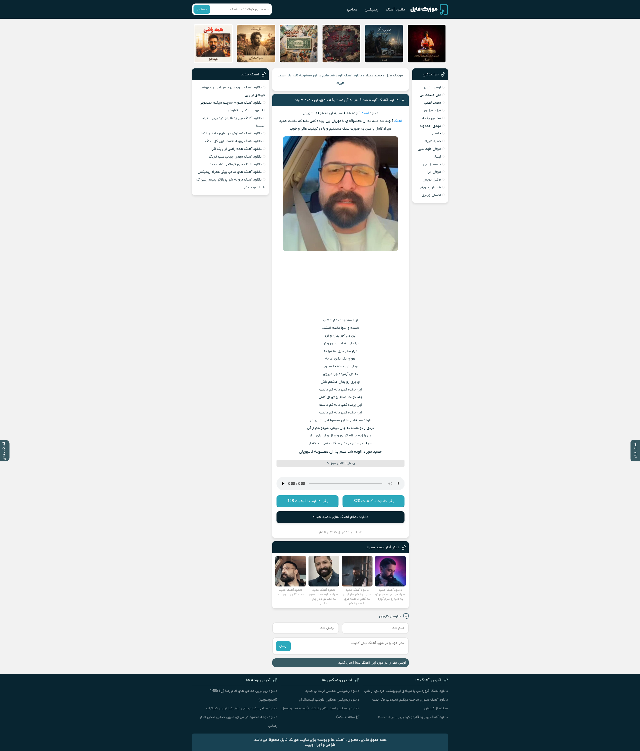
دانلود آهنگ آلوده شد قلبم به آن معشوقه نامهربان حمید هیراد (346, 100)
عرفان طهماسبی (429, 149)
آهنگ (364, 113)
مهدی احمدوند (430, 126)
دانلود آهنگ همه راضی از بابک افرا (237, 149)
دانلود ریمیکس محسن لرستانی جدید (332, 691)
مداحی (352, 9)
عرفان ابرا (434, 172)
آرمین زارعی (432, 87)
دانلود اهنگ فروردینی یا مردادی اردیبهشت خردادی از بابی (406, 691)
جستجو (201, 9)
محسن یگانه (431, 118)
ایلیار (437, 156)
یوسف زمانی (432, 164)
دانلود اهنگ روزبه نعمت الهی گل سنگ (233, 141)
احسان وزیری (431, 195)
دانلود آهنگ (395, 9)
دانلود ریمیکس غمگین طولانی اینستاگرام (329, 699)
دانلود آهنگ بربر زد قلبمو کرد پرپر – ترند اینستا (413, 717)
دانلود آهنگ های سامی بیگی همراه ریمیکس (230, 172)
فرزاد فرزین (432, 110)
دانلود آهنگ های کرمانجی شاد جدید (236, 164)
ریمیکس (371, 9)
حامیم (436, 133)
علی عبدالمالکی (430, 95)
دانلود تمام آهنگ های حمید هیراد (340, 517)
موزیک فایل (394, 75)
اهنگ (398, 121)
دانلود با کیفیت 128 (303, 501)
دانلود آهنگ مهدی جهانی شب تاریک (235, 156)
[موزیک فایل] (429, 9)
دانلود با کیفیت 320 (370, 501)
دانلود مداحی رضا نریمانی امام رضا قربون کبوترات (241, 708)
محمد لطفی (432, 102)
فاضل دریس (431, 179)
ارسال (283, 646)
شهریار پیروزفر (430, 187)
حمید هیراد (374, 75)
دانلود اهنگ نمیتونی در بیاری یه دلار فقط (231, 133)
